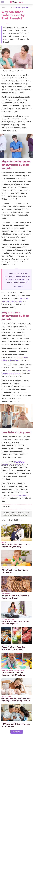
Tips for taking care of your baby (12, 670)
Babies (3, 542)
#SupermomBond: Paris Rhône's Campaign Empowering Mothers (15, 699)
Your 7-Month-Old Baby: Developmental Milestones (13, 674)
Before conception (7, 619)
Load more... (16, 732)
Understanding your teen (21, 7)
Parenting (9, 7)
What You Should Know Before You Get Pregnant (15, 622)
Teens (3, 7)
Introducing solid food (9, 568)
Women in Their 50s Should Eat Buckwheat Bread (15, 597)
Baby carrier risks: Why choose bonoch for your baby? (15, 545)
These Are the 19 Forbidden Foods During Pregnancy (13, 648)
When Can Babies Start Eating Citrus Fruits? (14, 571)
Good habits (5, 593)
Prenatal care (6, 645)
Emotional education (8, 722)
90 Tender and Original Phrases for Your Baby (15, 725)
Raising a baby (6, 696)
